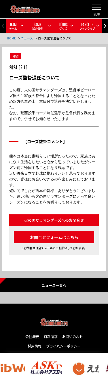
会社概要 (32, 336)
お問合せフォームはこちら (54, 237)
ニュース (27, 38)
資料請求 (51, 336)
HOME (11, 38)
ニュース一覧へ (53, 285)
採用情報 (34, 346)
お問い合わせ (72, 336)
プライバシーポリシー (63, 346)
